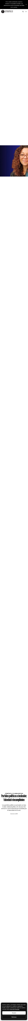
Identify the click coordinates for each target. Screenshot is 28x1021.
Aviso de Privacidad (14, 1009)
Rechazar (14, 1017)
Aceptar (14, 1013)
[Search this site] (23, 11)
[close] (26, 4)
